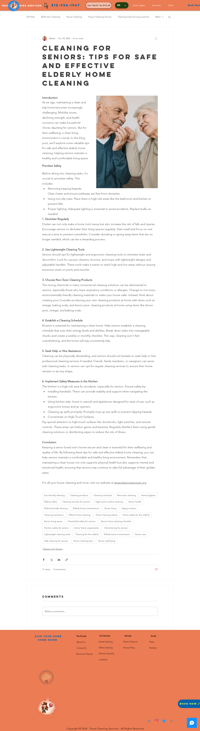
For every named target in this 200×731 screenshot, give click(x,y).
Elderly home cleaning (79, 514)
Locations (103, 659)
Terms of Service (130, 642)
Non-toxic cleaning (126, 495)
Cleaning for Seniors (53, 549)
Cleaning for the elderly (87, 534)
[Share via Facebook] (43, 559)
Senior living (110, 508)
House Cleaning (74, 16)
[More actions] (156, 38)
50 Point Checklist (106, 653)
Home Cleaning (106, 642)
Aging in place (129, 508)
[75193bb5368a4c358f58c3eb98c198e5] (171, 721)
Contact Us (81, 648)
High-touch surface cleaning (109, 501)
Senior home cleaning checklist (116, 521)
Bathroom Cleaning (50, 16)
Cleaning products (79, 495)
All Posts (31, 16)
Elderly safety (50, 501)
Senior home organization (86, 527)
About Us (81, 642)
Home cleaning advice (107, 514)
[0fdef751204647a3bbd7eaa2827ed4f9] (149, 721)
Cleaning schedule (103, 495)
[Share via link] (66, 559)
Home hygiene (148, 495)
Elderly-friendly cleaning (56, 508)
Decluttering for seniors (116, 527)
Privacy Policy (129, 647)
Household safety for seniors (81, 521)
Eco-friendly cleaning (54, 495)
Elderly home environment (117, 534)
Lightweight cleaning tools (57, 534)
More (158, 16)
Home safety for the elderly (136, 514)
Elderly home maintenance (86, 508)
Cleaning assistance (53, 514)
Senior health (134, 501)
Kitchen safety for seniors (56, 527)
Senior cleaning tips (83, 540)
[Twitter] (164, 721)
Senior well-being (106, 540)
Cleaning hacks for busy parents (133, 16)
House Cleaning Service (100, 16)
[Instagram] (156, 721)
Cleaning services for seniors (76, 501)
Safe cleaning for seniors (56, 540)
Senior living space (53, 521)
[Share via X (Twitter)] (51, 559)
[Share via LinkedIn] (59, 559)
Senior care (140, 534)
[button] (140, 5)
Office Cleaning (106, 647)
